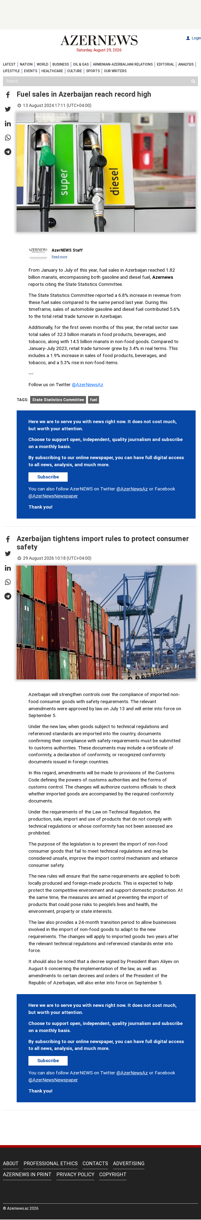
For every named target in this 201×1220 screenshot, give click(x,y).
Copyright (112, 1174)
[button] (8, 95)
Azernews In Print (27, 1174)
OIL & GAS (81, 64)
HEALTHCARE (52, 71)
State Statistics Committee (58, 399)
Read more (59, 256)
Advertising (128, 1163)
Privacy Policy (75, 1174)
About (11, 1163)
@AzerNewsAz (87, 384)
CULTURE (74, 71)
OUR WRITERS (115, 71)
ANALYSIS (186, 64)
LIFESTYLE (11, 71)
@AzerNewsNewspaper (53, 496)
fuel (93, 399)
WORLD (42, 64)
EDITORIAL (165, 64)
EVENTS (30, 71)
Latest (9, 64)
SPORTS (93, 71)
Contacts (95, 1163)
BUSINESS (60, 64)
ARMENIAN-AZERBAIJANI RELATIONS (123, 64)
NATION (26, 64)
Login (196, 38)
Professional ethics (51, 1163)
